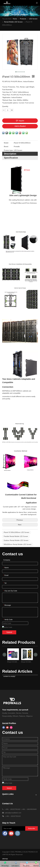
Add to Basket (20, 126)
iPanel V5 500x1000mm (27, 662)
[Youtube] (7, 727)
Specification (11, 158)
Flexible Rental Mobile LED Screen (16, 536)
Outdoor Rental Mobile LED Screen (16, 540)
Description (10, 154)
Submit (9, 632)
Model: (6, 143)
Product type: (8, 150)
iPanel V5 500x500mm (13, 662)
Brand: (6, 146)
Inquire (21, 121)
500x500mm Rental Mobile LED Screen (17, 544)
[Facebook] (3, 727)
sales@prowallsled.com (13, 813)
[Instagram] (11, 727)
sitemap (5, 859)
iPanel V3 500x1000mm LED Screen (16, 532)
